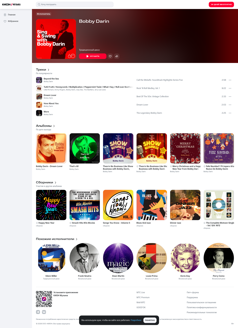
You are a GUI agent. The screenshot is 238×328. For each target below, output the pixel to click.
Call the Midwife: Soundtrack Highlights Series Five (160, 80)
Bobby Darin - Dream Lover (49, 166)
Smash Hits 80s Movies (83, 223)
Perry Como (219, 276)
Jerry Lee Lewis (100, 90)
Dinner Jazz (175, 223)
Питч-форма (193, 292)
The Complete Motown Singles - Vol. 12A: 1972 (220, 224)
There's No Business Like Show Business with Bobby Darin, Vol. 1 (154, 167)
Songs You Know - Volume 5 (116, 223)
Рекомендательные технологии (202, 312)
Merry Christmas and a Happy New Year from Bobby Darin (187, 167)
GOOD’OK (141, 307)
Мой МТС (141, 302)
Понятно (150, 320)
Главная (11, 14)
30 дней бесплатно (221, 4)
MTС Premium (143, 297)
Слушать (94, 56)
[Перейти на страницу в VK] (44, 312)
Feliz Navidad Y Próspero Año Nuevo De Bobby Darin (220, 167)
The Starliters (89, 90)
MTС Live (141, 292)
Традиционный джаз (89, 49)
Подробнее (136, 320)
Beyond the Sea (51, 78)
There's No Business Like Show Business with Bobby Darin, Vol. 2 (118, 167)
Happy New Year (46, 223)
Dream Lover (50, 95)
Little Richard (48, 90)
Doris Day (185, 276)
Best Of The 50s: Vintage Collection (153, 96)
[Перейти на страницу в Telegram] (38, 312)
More (46, 111)
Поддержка (192, 297)
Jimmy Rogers (59, 90)
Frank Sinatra (84, 276)
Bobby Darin (48, 81)
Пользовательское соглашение (201, 302)
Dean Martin (118, 276)
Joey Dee (79, 90)
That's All (73, 166)
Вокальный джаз (84, 279)
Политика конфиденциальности (202, 307)
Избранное (13, 21)
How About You (51, 103)
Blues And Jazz (143, 223)
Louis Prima (152, 276)
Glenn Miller (51, 276)
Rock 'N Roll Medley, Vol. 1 (148, 88)
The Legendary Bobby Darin (149, 113)
